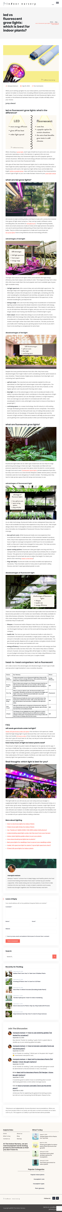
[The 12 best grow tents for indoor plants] (35, 1162)
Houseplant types (38, 1184)
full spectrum (31, 223)
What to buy (6, 1136)
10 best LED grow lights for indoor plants (20, 848)
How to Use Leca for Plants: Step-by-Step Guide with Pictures (31, 1006)
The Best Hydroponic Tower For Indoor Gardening (27, 997)
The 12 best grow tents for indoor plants (47, 1163)
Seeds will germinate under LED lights (17, 731)
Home (51, 22)
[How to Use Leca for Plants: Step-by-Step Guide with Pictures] (9, 1006)
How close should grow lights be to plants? (21, 839)
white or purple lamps (16, 171)
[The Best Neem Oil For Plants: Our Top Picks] (35, 1136)
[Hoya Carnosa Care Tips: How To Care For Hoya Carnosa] (9, 1014)
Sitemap (19, 1139)
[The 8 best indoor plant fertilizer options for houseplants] (35, 1153)
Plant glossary (39, 1188)
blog (56, 22)
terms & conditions (50, 1207)
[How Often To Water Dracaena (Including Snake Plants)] (9, 990)
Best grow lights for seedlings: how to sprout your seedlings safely (29, 842)
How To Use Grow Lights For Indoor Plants (20, 824)
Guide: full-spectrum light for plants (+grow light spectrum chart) (29, 845)
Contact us (6, 1139)
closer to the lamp (27, 558)
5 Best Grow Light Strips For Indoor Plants (20, 827)
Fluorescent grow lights (29, 470)
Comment (9, 906)
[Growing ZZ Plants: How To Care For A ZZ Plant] (9, 981)
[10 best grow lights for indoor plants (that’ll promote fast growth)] (35, 1145)
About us (19, 1133)
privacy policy (54, 1209)
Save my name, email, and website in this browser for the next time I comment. (28, 936)
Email (34, 921)
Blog (18, 1136)
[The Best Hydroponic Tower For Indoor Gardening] (9, 998)
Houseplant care (39, 1179)
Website (8, 928)
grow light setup (50, 173)
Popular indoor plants (37, 1174)
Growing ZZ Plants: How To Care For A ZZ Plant (26, 981)
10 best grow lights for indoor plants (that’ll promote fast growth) (48, 1146)
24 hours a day (21, 736)
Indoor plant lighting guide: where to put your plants (24, 836)
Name (8, 921)
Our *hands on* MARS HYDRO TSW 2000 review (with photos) (27, 830)
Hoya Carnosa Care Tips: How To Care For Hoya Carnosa (30, 1014)
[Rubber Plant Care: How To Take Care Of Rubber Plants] (9, 973)
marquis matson (13, 86)
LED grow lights (10, 232)
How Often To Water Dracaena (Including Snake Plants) (29, 989)
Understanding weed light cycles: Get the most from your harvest (28, 833)
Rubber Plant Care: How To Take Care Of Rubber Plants (29, 973)
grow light (20, 152)
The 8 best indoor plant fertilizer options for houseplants (47, 1155)
